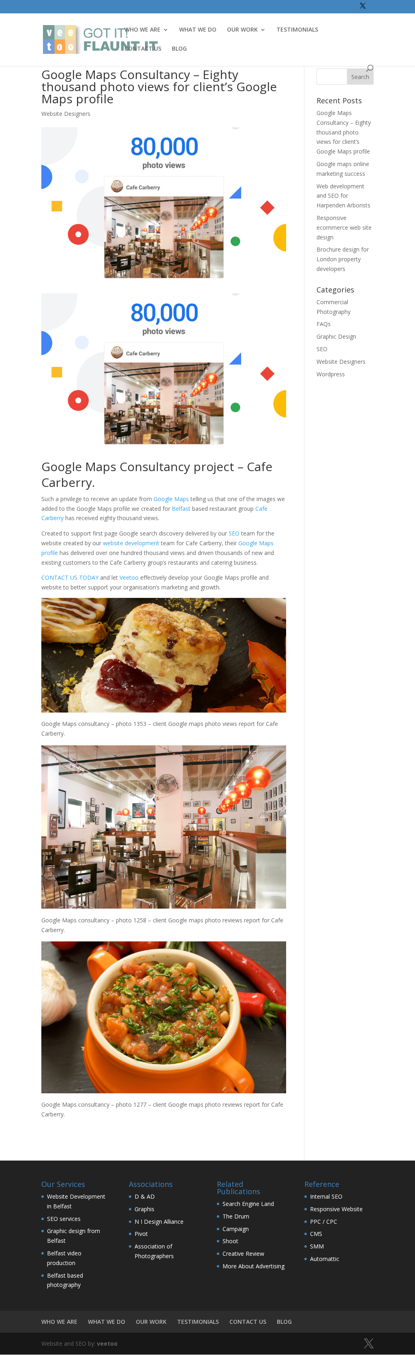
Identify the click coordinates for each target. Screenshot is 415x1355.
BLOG (179, 49)
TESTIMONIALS (297, 30)
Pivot (141, 1234)
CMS (316, 1234)
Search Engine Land (248, 1204)
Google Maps (171, 499)
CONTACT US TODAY (69, 577)
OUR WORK (242, 30)
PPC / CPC (323, 1221)
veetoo (107, 1343)
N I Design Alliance (159, 1221)
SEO (234, 533)
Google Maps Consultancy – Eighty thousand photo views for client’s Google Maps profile (344, 132)
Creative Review (243, 1253)
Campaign (235, 1229)
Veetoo (129, 577)
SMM (317, 1246)
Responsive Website (336, 1209)
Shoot (230, 1241)
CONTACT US (142, 49)
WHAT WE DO (197, 30)
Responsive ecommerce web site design (344, 227)
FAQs (324, 324)
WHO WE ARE (142, 30)
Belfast (181, 508)
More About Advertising (253, 1266)
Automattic (324, 1259)
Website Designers (65, 113)
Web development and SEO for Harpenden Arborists (343, 195)
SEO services (64, 1219)
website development (131, 543)
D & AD (145, 1196)
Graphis (144, 1209)
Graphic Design (336, 336)
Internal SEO (326, 1196)
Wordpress (331, 374)
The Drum (235, 1216)
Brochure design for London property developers (343, 259)
